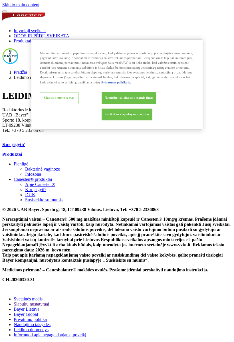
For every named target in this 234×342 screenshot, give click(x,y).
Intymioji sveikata (30, 30)
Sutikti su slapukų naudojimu (127, 114)
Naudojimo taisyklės (32, 324)
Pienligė (21, 163)
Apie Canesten (40, 184)
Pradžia (20, 72)
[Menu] (4, 11)
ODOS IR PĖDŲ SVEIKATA (41, 35)
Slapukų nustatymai (59, 97)
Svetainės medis (28, 298)
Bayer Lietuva (26, 309)
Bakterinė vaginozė (42, 169)
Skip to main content (20, 4)
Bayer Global (26, 314)
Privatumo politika (30, 319)
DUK (30, 194)
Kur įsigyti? (35, 189)
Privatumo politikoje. (116, 82)
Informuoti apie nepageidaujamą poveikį (50, 334)
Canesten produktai (33, 179)
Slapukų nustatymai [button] (31, 304)
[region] (117, 85)
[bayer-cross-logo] (10, 62)
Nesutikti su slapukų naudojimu (129, 97)
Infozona (33, 174)
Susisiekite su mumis (43, 199)
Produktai (22, 40)
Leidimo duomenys (31, 329)
